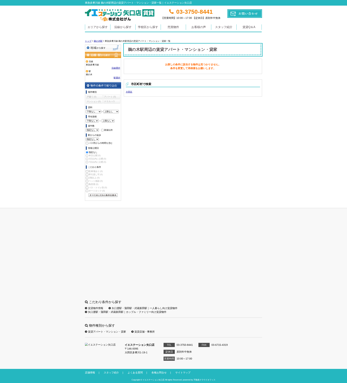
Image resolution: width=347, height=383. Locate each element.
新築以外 (108, 130)
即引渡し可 (96, 174)
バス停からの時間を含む (101, 143)
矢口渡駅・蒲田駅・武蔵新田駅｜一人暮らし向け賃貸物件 (144, 308)
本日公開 (94, 155)
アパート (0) (110, 96)
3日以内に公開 (97, 159)
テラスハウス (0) (109, 102)
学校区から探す (148, 27)
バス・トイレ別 (98, 187)
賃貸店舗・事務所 (144, 331)
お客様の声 (198, 27)
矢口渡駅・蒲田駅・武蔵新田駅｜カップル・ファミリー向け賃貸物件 (127, 311)
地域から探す (103, 47)
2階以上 (94, 177)
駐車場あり (96, 171)
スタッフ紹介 (223, 27)
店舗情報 (90, 372)
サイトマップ (182, 372)
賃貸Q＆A (249, 27)
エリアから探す (97, 27)
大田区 (129, 92)
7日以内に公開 (97, 162)
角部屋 (93, 184)
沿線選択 (116, 68)
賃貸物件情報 (95, 308)
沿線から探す (123, 27)
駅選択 (117, 77)
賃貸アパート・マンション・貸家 (107, 331)
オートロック (97, 191)
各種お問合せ (159, 372)
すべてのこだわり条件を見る (103, 195)
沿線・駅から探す (103, 55)
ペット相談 (96, 181)
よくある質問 (135, 372)
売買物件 (173, 27)
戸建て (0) (91, 96)
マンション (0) (94, 101)
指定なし (93, 152)
